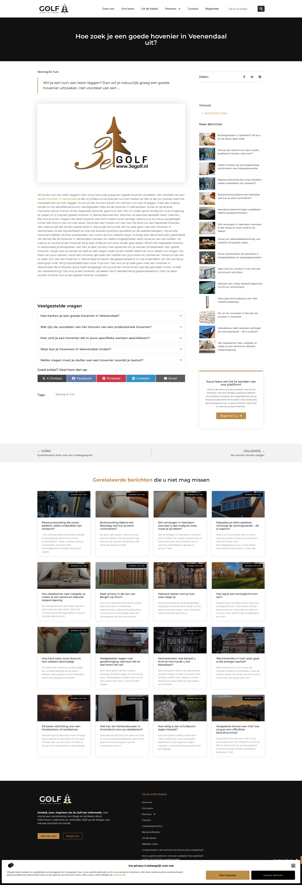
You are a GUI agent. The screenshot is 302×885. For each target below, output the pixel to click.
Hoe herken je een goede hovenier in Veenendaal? (111, 316)
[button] (293, 866)
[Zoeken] (261, 9)
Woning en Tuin (48, 71)
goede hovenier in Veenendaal (58, 198)
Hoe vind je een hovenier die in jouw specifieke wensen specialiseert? (111, 338)
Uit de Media (149, 8)
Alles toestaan (227, 875)
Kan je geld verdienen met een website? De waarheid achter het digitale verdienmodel (172, 857)
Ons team (127, 8)
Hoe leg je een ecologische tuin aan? (237, 595)
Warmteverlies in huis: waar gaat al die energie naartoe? (237, 660)
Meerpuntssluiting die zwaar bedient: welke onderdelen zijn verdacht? (62, 525)
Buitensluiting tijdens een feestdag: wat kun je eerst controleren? (117, 525)
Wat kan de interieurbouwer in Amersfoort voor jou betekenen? (121, 728)
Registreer (212, 8)
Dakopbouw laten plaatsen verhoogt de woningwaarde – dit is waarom (237, 525)
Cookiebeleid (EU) (152, 826)
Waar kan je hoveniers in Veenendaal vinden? (111, 349)
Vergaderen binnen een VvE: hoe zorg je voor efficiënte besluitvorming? (237, 729)
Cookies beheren (273, 875)
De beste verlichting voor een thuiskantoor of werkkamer (61, 728)
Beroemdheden (151, 832)
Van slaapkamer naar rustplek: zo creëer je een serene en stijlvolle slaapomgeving (237, 346)
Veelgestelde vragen (215, 112)
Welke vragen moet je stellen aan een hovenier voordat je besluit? (111, 360)
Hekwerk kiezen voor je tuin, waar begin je (176, 595)
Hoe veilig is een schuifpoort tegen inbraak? (176, 728)
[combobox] (242, 9)
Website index (150, 843)
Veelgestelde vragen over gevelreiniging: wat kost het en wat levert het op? (120, 661)
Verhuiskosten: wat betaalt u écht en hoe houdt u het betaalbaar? (177, 661)
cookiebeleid (119, 875)
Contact (193, 8)
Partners (170, 8)
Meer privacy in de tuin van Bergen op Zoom (117, 595)
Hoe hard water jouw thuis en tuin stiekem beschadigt (61, 660)
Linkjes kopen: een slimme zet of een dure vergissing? (173, 849)
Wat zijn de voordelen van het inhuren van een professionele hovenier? (111, 327)
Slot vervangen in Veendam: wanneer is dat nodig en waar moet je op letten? (239, 227)
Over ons (108, 8)
